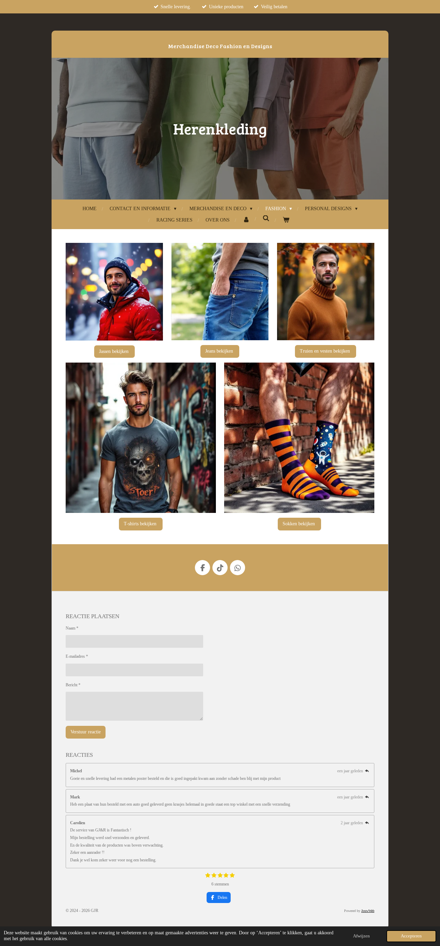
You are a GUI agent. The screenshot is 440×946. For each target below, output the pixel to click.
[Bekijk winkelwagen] (286, 220)
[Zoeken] (266, 219)
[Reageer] (367, 770)
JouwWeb (367, 911)
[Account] (246, 220)
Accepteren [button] (411, 936)
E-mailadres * (77, 656)
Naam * (72, 628)
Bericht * (73, 684)
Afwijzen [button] (361, 936)
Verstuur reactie (85, 731)
